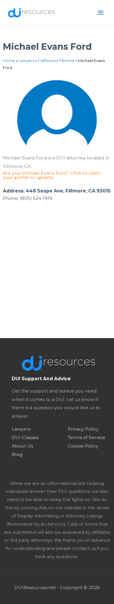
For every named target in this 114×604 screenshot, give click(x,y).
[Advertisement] (57, 278)
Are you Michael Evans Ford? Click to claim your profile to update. (52, 175)
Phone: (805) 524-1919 (27, 198)
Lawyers (26, 60)
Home (9, 60)
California (47, 60)
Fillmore (67, 60)
